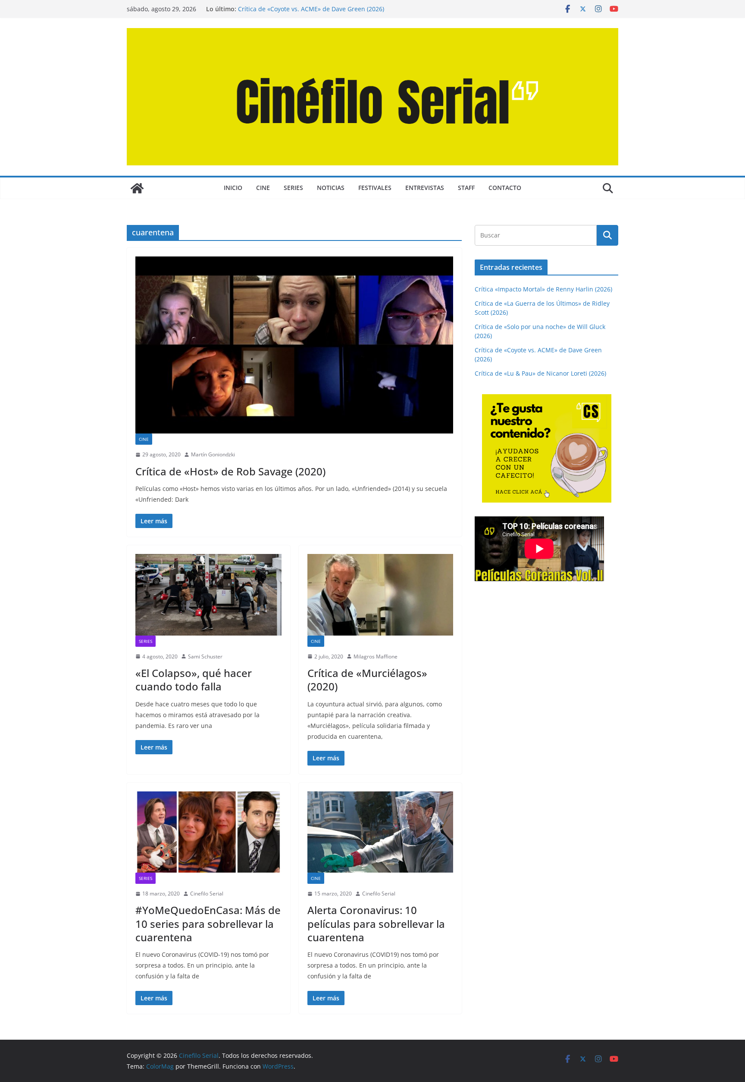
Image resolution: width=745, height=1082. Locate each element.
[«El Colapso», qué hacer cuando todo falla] (208, 594)
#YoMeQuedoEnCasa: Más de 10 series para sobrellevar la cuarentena (208, 923)
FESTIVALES (374, 187)
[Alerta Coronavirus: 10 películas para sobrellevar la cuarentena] (380, 832)
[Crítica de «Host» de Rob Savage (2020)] (294, 344)
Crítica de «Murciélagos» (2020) (367, 679)
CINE (263, 187)
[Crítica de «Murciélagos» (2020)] (380, 594)
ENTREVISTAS (424, 187)
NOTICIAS (330, 187)
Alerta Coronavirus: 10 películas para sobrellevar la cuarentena (376, 923)
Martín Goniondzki (213, 454)
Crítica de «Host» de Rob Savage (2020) (230, 471)
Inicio (233, 187)
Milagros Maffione (376, 656)
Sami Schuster (205, 656)
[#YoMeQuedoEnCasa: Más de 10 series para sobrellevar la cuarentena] (208, 832)
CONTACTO (504, 187)
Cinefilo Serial (206, 893)
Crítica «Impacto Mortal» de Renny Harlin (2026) (543, 289)
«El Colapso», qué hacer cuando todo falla (193, 679)
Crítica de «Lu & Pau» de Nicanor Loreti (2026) (540, 373)
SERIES (293, 187)
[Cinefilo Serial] (137, 188)
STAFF (466, 187)
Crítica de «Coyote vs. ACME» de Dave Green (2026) (311, 9)
